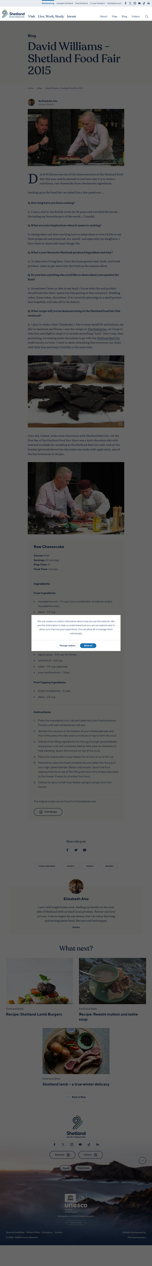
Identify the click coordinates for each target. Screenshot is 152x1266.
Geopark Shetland (64, 3)
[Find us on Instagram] (135, 3)
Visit (31, 16)
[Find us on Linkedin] (148, 3)
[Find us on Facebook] (125, 3)
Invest (71, 16)
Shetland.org (48, 3)
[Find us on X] (130, 3)
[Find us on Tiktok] (144, 3)
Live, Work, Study (51, 16)
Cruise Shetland (97, 3)
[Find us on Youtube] (139, 3)
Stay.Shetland (81, 3)
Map (114, 16)
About (103, 16)
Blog (124, 16)
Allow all (88, 645)
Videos (136, 16)
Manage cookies (67, 645)
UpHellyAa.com (114, 3)
